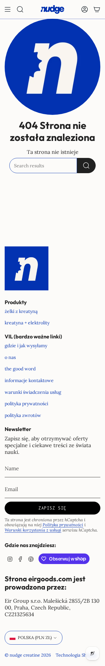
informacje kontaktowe (29, 380)
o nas (10, 357)
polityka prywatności (26, 403)
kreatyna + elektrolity (27, 323)
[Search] (86, 165)
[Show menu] (7, 9)
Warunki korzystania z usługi (33, 530)
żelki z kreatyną (21, 311)
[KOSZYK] (97, 9)
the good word (20, 369)
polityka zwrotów (23, 415)
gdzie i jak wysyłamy (26, 345)
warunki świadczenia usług (33, 392)
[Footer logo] (26, 268)
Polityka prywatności (63, 524)
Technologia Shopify (76, 655)
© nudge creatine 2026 (28, 655)
